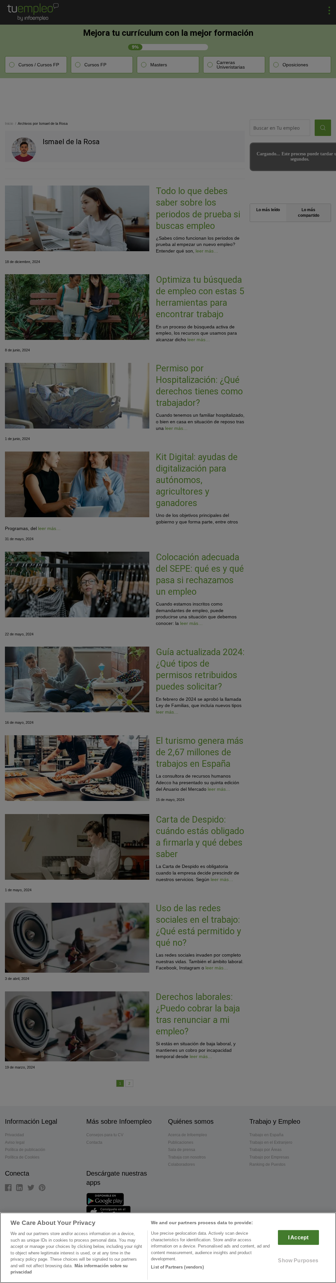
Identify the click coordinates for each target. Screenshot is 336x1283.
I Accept (298, 1237)
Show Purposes (298, 1260)
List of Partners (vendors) (177, 1267)
